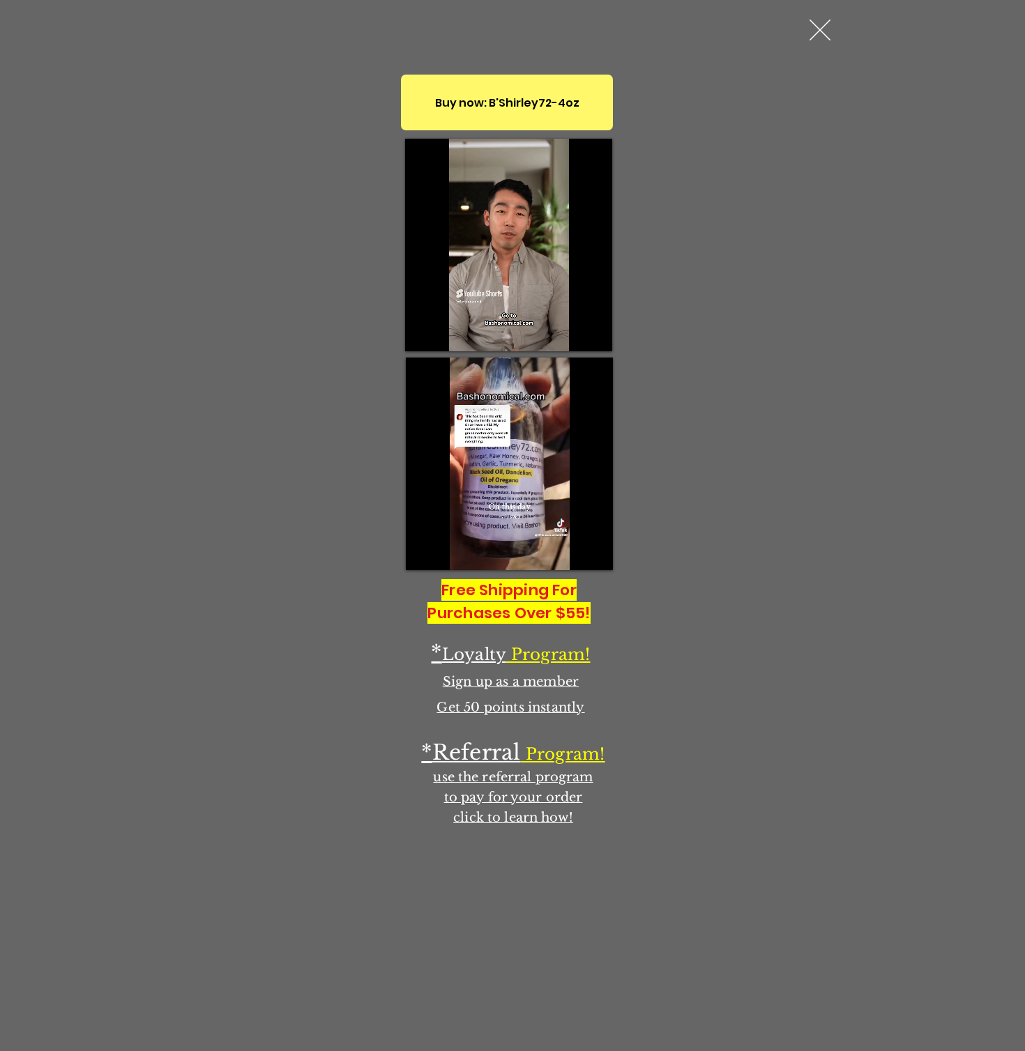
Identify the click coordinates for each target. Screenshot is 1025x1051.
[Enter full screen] (593, 332)
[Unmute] (447, 332)
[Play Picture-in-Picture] (570, 332)
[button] (820, 30)
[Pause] (423, 332)
